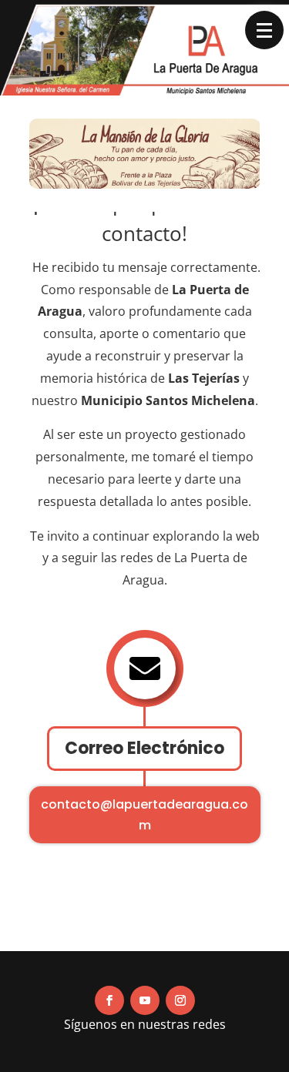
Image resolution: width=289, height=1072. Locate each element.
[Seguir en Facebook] (109, 1000)
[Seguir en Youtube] (145, 1000)
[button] (264, 30)
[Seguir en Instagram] (180, 1000)
